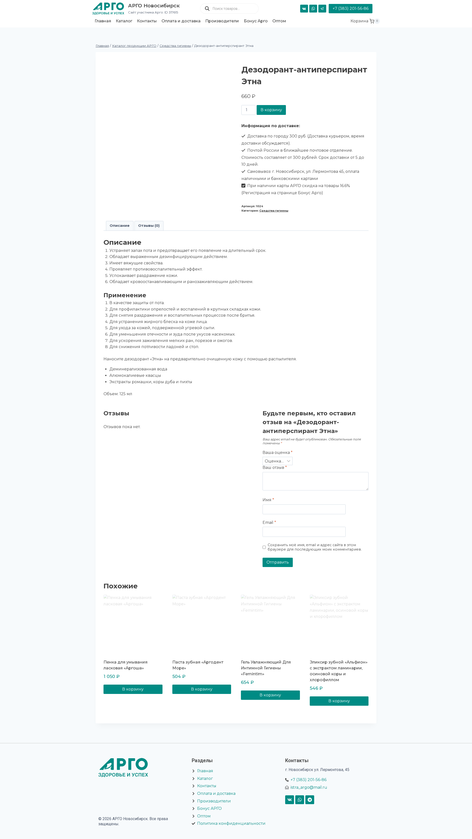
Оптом (279, 21)
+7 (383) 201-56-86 (351, 8)
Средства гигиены (273, 210)
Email (269, 522)
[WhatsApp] (313, 9)
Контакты (147, 21)
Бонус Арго (256, 21)
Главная (103, 21)
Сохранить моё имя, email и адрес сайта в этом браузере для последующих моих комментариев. (315, 547)
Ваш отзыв (275, 467)
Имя (268, 500)
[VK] (304, 9)
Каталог (124, 21)
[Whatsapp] (299, 799)
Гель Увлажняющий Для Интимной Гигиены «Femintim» (266, 668)
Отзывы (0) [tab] (149, 225)
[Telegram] (322, 9)
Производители (222, 21)
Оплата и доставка (181, 21)
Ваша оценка (278, 452)
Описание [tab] (120, 225)
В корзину (271, 110)
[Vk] (289, 799)
